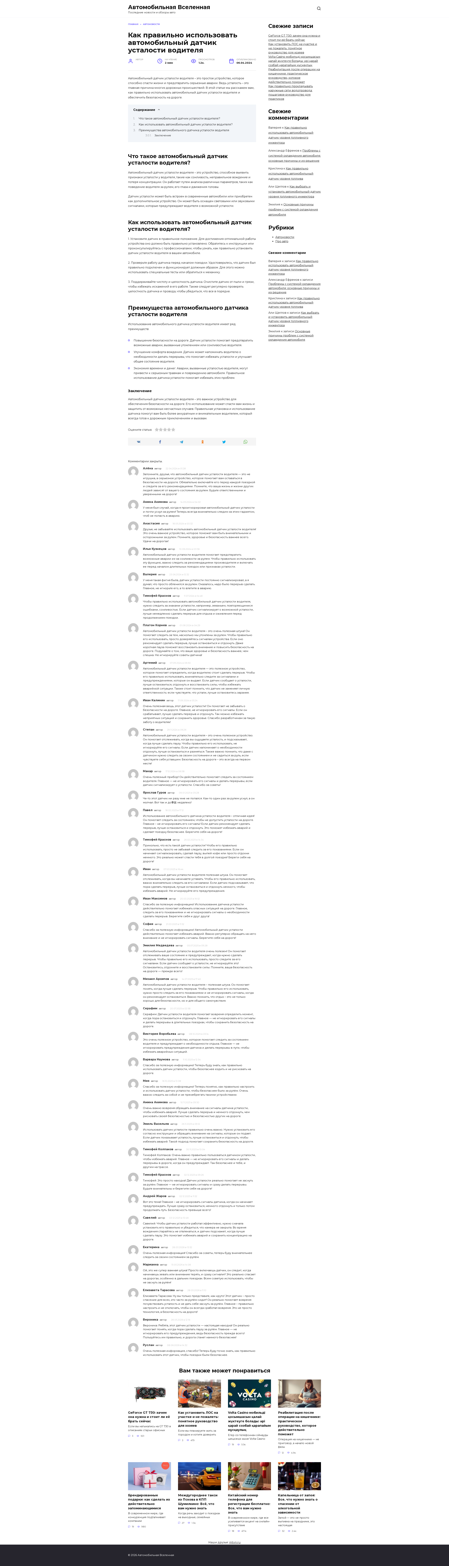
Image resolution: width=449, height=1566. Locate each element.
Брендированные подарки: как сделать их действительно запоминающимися (149, 1501)
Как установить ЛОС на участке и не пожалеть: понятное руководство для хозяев (292, 48)
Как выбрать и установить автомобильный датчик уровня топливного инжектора (294, 191)
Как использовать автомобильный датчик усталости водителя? (186, 124)
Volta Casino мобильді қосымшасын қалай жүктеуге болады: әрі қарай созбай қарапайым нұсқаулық (294, 61)
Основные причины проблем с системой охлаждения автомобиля (293, 209)
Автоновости (284, 237)
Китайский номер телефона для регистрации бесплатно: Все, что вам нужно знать (249, 1503)
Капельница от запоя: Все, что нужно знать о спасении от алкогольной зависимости (298, 1503)
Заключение (163, 135)
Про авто (281, 241)
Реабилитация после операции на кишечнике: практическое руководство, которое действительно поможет (299, 1423)
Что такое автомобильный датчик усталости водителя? (179, 118)
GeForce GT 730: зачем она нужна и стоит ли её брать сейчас (149, 1417)
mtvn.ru (235, 1542)
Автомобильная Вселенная (169, 7)
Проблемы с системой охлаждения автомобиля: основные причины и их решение (294, 155)
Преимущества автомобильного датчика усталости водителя (184, 130)
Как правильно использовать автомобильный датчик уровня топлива (290, 173)
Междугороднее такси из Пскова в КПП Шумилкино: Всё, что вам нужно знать (197, 1501)
